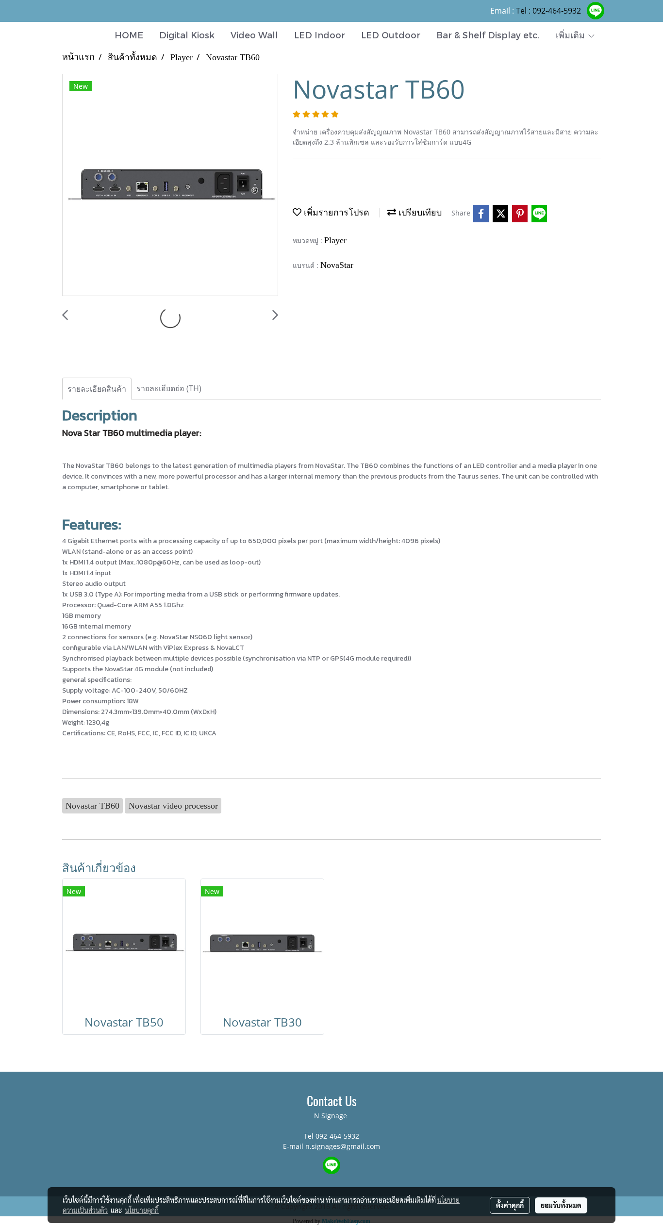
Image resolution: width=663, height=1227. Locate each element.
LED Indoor (319, 35)
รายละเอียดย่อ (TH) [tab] (168, 388)
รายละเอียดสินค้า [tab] (96, 388)
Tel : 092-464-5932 (548, 10)
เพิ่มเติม (571, 35)
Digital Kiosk (187, 35)
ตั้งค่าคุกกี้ (510, 1205)
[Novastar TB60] (170, 185)
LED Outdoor (390, 35)
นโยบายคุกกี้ (142, 1210)
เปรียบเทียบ (419, 212)
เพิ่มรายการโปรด (335, 212)
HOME (129, 35)
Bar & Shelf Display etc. (488, 35)
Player (335, 240)
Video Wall (254, 35)
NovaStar (336, 265)
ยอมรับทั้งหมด (561, 1205)
